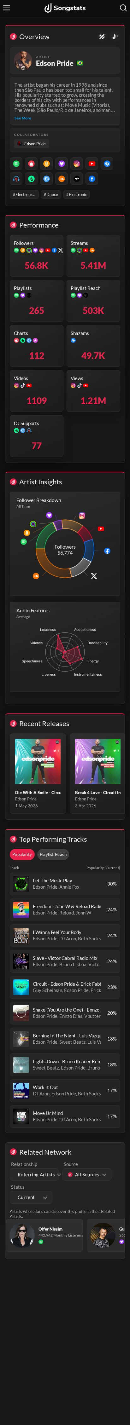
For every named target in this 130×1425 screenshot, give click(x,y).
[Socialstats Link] (102, 36)
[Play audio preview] (21, 884)
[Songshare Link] (115, 36)
